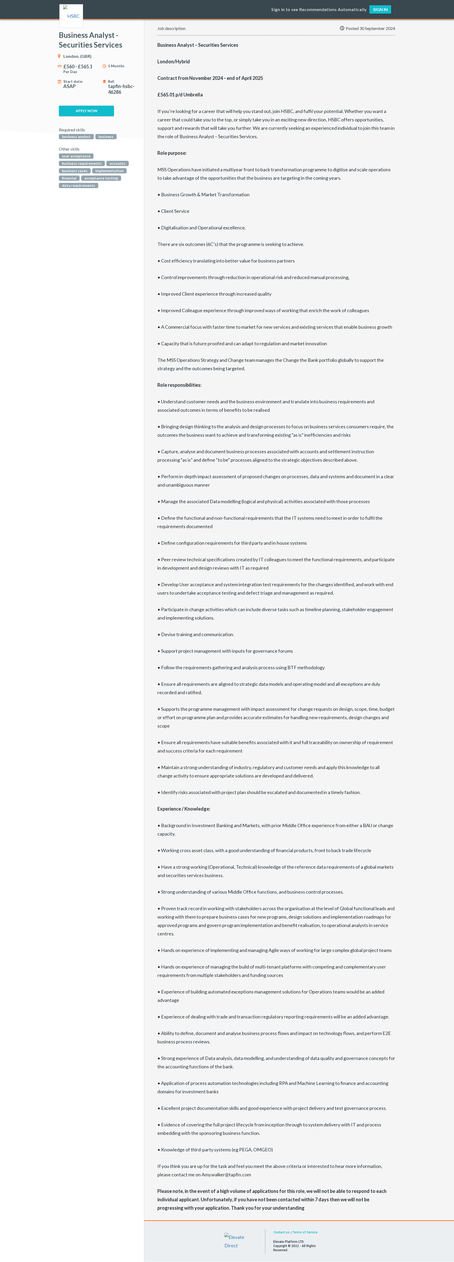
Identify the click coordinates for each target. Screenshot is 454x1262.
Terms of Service (305, 1232)
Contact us (282, 1232)
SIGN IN (380, 9)
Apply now (86, 111)
